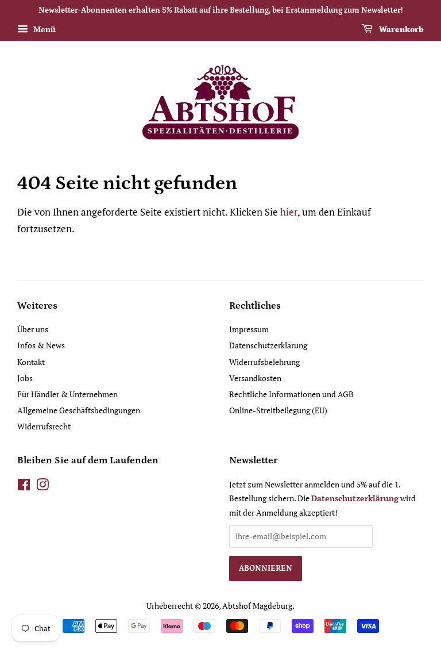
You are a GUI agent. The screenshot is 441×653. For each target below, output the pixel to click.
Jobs (25, 377)
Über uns (32, 329)
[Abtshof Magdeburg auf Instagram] (42, 486)
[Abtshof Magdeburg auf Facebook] (23, 486)
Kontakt (31, 361)
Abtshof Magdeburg (257, 605)
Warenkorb (400, 29)
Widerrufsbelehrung (264, 361)
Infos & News (41, 345)
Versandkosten (255, 377)
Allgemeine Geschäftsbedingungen (78, 410)
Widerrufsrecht (44, 426)
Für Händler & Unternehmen (67, 394)
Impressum (249, 329)
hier (288, 211)
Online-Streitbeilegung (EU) (278, 410)
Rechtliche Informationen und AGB (291, 394)
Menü (43, 29)
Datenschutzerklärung (268, 345)
